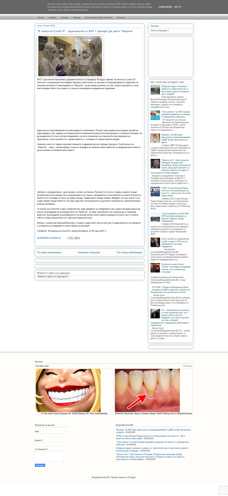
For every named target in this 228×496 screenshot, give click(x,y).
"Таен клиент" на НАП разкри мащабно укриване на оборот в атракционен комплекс (176, 114)
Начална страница (89, 252)
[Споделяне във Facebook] (76, 238)
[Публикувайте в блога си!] (71, 238)
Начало (41, 17)
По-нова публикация (49, 252)
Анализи (64, 17)
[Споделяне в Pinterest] (78, 238)
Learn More (165, 7)
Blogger (132, 477)
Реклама (76, 17)
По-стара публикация (129, 252)
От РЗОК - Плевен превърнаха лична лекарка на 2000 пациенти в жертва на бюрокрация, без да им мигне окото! (170, 289)
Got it (177, 7)
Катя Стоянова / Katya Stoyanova (98, 17)
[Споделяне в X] (73, 238)
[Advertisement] (89, 108)
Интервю (52, 17)
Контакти (120, 17)
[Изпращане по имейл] (68, 238)
